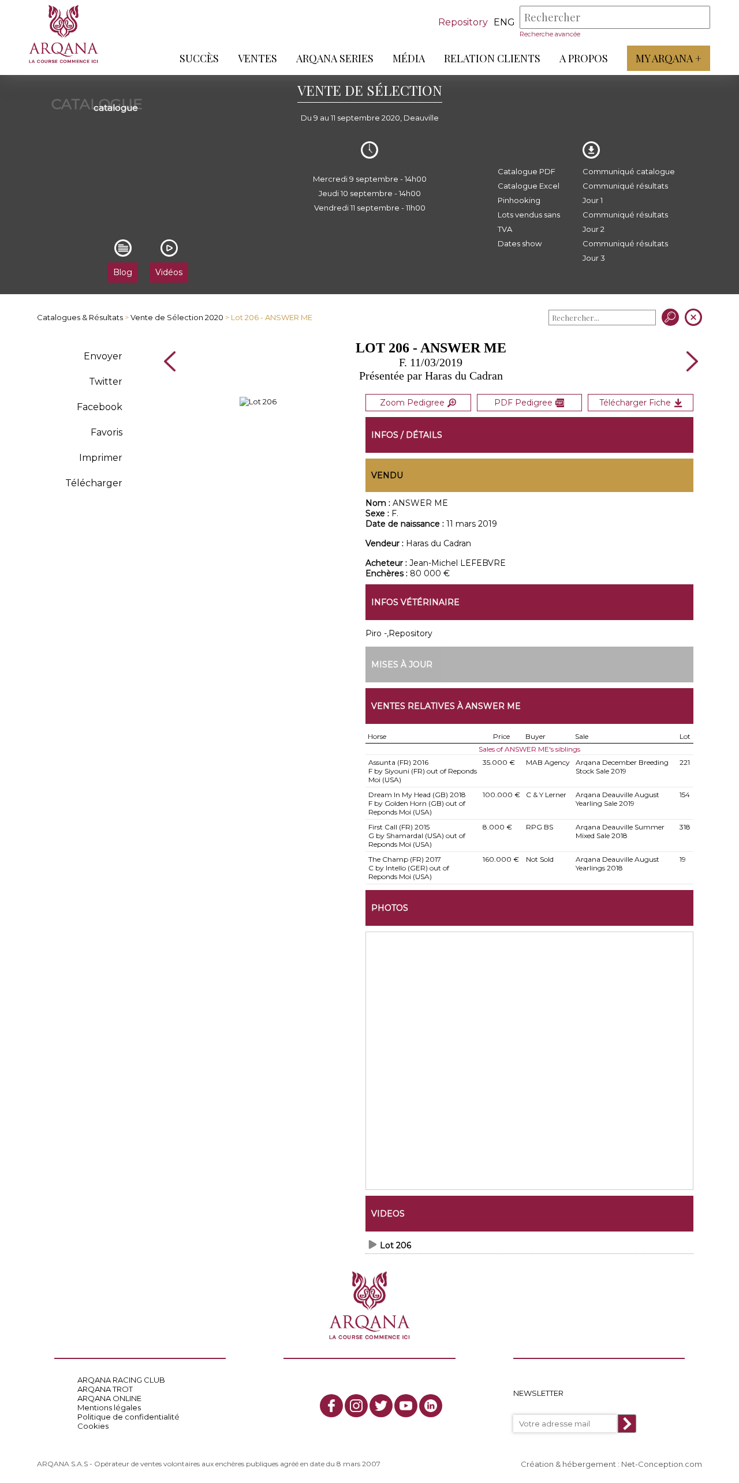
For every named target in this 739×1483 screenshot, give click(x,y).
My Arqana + (668, 58)
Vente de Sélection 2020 (176, 317)
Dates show (520, 243)
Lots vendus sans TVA (529, 222)
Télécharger (93, 483)
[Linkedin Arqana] (430, 1405)
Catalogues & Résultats (80, 317)
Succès (199, 58)
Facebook (99, 406)
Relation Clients (492, 58)
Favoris (106, 432)
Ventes (257, 58)
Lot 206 (395, 1245)
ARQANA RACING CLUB (121, 1379)
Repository (463, 22)
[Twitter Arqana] (381, 1405)
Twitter (105, 381)
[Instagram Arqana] (356, 1405)
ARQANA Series (335, 58)
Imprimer (100, 457)
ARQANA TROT (105, 1389)
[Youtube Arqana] (405, 1405)
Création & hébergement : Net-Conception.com (611, 1464)
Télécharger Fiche (635, 402)
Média (409, 58)
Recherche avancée (550, 34)
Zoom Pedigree (412, 402)
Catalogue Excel (528, 185)
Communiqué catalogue (629, 171)
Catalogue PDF (526, 171)
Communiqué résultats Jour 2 (625, 222)
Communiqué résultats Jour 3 (625, 250)
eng (504, 22)
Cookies (93, 1426)
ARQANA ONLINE (109, 1398)
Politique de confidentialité (128, 1416)
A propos (583, 58)
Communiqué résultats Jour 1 (625, 193)
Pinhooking (519, 200)
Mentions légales (109, 1407)
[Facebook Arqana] (331, 1405)
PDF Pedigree (523, 402)
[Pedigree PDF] (258, 401)
